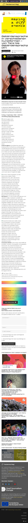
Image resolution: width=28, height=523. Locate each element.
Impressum (24, 518)
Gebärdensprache (6, 276)
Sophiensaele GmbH (18, 51)
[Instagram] (20, 1)
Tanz (14, 278)
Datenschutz (23, 515)
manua (22, 470)
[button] (1, 1)
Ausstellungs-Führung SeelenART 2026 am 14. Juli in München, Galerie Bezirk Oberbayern (13, 371)
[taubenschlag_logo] (14, 4)
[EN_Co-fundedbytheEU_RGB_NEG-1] (13, 503)
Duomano (20, 473)
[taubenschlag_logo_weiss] (8, 464)
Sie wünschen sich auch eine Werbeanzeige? (9, 284)
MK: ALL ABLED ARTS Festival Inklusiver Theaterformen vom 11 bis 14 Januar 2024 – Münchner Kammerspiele (13, 439)
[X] (12, 484)
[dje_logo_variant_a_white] (11, 489)
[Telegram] (27, 1)
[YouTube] (15, 484)
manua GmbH (18, 509)
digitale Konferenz (13, 275)
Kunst (11, 278)
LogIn (25, 521)
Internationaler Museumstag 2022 (14, 447)
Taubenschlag (11, 509)
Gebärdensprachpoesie (16, 276)
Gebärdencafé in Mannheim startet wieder (11, 444)
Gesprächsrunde (6, 278)
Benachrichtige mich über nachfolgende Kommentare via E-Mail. (13, 335)
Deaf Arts (6, 275)
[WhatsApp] (25, 1)
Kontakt (24, 512)
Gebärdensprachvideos (14, 472)
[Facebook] (22, 1)
